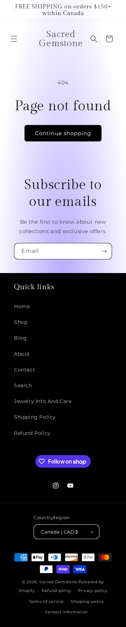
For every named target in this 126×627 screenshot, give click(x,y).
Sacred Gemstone (58, 581)
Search (23, 385)
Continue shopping (63, 133)
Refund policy (56, 590)
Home (22, 306)
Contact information (66, 611)
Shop (20, 322)
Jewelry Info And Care (43, 401)
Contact (24, 370)
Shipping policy (87, 601)
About (22, 354)
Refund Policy (32, 433)
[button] (14, 39)
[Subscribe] (104, 251)
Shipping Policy (35, 417)
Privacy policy (92, 590)
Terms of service (46, 601)
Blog (20, 338)
